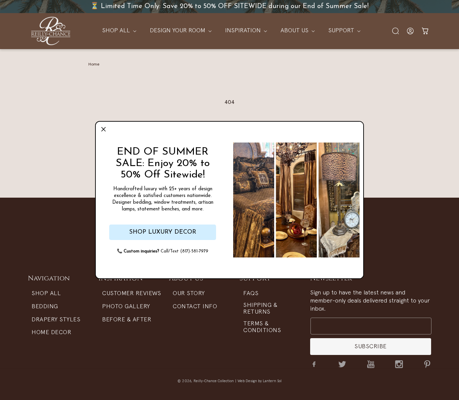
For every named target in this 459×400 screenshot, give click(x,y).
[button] (103, 129)
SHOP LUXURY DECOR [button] (162, 232)
